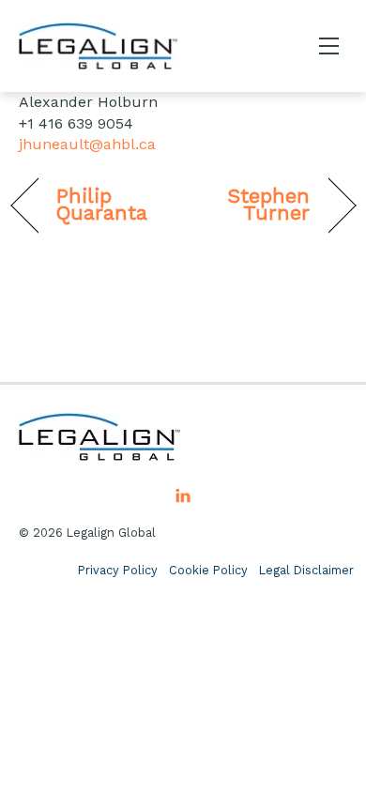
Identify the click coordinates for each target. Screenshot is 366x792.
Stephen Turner (252, 204)
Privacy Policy (118, 570)
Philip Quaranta (102, 204)
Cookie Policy (208, 570)
